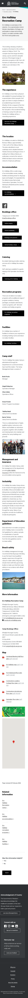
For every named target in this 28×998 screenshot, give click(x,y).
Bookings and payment (11, 238)
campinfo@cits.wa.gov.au (14, 646)
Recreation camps (8, 11)
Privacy (13, 979)
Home (3, 9)
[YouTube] (13, 926)
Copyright (12, 971)
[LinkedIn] (16, 926)
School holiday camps (11, 245)
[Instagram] (9, 926)
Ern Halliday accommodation (9, 193)
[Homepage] (13, 3)
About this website (12, 982)
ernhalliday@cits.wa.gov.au (14, 618)
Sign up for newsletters (12, 930)
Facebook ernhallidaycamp (12, 620)
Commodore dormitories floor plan (14, 692)
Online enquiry (9, 223)
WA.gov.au (12, 967)
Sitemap (13, 986)
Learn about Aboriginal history (10, 913)
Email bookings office (9, 218)
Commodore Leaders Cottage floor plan (15, 683)
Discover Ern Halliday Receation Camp (10, 123)
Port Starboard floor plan (14, 674)
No (5, 864)
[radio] (2, 860)
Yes (5, 861)
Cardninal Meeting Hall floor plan (15, 658)
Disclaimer (12, 975)
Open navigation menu (2, 3)
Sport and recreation (11, 9)
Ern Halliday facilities (11, 343)
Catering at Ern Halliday (11, 279)
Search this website (24, 3)
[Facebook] (5, 926)
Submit (7, 873)
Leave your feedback (12, 953)
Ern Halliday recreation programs (11, 313)
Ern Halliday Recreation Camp (5, 804)
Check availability (10, 231)
